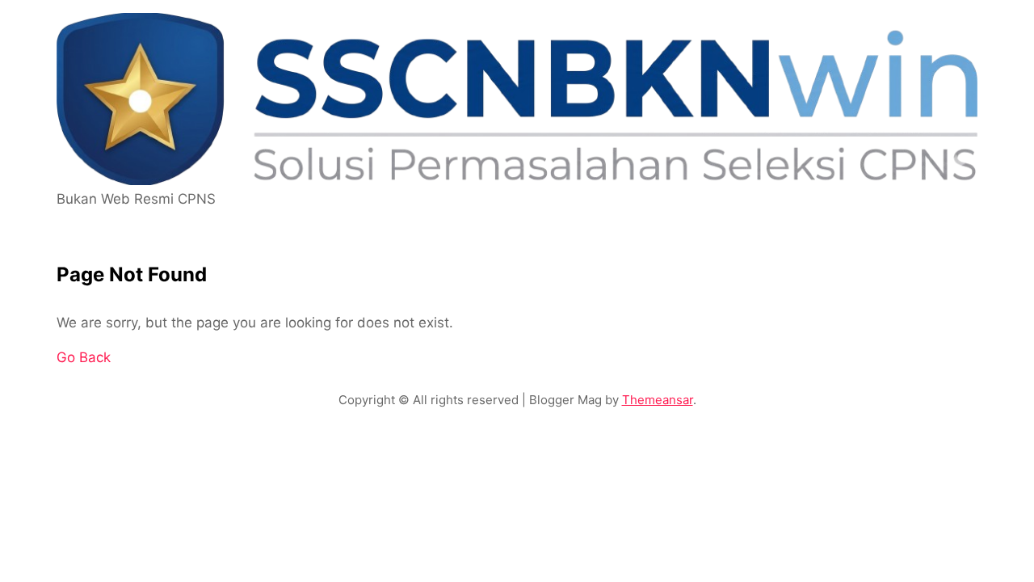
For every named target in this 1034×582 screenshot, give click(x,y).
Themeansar (657, 399)
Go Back (84, 357)
